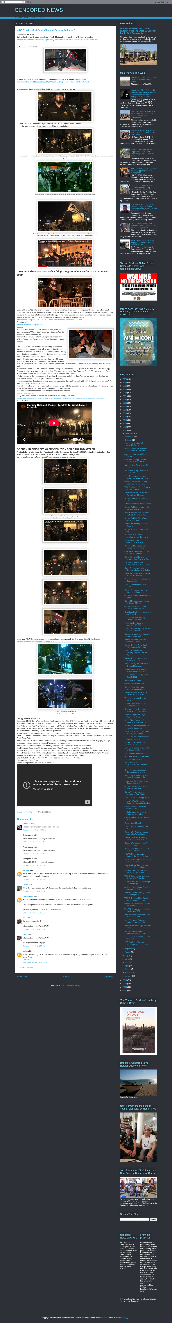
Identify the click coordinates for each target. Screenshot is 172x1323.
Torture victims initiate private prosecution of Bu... (135, 659)
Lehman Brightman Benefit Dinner (137, 504)
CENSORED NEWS (39, 10)
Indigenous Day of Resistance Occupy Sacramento (136, 782)
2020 (125, 400)
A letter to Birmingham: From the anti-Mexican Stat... (137, 888)
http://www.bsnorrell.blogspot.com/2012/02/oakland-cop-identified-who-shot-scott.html (53, 82)
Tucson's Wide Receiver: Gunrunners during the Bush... (137, 802)
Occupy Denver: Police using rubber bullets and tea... (135, 483)
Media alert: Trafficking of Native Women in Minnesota (137, 574)
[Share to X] (44, 812)
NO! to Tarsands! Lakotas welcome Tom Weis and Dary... (137, 558)
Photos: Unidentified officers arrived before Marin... (135, 444)
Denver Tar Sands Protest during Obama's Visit (137, 580)
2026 (125, 379)
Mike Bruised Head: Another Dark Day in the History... (137, 916)
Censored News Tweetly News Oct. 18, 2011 (136, 676)
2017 (125, 410)
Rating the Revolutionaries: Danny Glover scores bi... (137, 860)
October (128, 440)
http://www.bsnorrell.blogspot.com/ (30, 325)
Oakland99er (28, 896)
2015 (125, 417)
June (127, 959)
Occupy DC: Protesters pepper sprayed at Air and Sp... (136, 833)
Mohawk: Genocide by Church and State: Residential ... (136, 872)
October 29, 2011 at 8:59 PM (34, 946)
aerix (25, 951)
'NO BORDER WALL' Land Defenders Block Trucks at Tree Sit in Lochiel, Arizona (143, 226)
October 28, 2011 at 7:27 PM (34, 842)
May (127, 962)
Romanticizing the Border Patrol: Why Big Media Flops (137, 732)
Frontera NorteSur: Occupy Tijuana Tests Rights (134, 619)
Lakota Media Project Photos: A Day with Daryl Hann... (136, 494)
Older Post (108, 977)
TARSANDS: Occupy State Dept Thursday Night (137, 883)
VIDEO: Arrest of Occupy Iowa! (136, 797)
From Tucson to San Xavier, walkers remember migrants (136, 477)
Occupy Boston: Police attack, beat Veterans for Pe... (136, 787)
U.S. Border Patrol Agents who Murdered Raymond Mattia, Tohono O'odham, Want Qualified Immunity (144, 207)
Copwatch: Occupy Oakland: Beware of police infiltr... (135, 461)
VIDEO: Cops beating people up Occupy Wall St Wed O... (136, 877)
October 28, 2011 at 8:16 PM (34, 891)
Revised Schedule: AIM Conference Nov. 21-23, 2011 (136, 563)
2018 (125, 406)
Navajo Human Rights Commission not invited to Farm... (135, 764)
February (128, 973)
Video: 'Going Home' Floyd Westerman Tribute (134, 716)
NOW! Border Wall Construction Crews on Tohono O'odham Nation (143, 80)
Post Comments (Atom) (70, 985)
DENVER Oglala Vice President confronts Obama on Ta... (136, 514)
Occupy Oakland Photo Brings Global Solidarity (136, 519)
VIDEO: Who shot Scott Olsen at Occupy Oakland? (137, 488)
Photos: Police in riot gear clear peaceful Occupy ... (136, 727)
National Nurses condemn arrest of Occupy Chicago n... (136, 602)
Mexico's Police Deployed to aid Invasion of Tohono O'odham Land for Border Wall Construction (138, 30)
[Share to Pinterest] (49, 812)
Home (66, 977)
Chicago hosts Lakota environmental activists (134, 541)
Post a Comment (26, 968)
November (129, 437)
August (128, 952)
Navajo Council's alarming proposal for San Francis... (135, 793)
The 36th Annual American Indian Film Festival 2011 (137, 910)
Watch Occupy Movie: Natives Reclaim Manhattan (136, 665)
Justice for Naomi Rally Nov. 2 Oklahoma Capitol (136, 641)
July (127, 956)
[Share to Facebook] (46, 812)
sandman (27, 823)
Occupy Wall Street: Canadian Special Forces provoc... (136, 608)
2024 (125, 386)
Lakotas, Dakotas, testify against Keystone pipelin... (137, 894)
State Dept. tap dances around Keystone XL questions (136, 866)
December (129, 433)
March (127, 969)
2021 (125, 396)
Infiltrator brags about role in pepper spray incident (135, 813)
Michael (26, 870)
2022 (125, 393)
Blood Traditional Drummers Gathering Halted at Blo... (135, 921)
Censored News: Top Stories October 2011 (135, 807)
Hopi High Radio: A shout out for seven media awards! (136, 758)
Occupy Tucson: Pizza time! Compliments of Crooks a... (136, 646)
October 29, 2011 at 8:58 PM (34, 929)
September (129, 949)
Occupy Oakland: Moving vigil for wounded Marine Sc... (137, 508)
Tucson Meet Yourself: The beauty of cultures (135, 705)
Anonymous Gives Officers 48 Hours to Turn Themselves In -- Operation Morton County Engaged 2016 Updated (143, 93)
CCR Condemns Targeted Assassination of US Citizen (136, 943)
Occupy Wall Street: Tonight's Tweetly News (136, 844)
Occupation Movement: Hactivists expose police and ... (137, 635)
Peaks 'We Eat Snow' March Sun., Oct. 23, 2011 (135, 624)
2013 (125, 423)
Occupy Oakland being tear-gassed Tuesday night (135, 547)
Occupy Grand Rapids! (133, 823)
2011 (125, 430)
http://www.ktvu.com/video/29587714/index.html (35, 641)
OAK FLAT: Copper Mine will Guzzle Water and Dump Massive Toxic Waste (142, 187)
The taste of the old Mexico (135, 753)
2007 (125, 991)
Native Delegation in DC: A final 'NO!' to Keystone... (136, 850)
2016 (125, 413)
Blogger (126, 1318)
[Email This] (39, 812)
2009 (125, 984)
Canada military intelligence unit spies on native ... (136, 738)
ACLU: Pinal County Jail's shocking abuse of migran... (136, 721)
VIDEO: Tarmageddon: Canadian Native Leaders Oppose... (137, 899)
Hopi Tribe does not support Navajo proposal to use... (135, 771)
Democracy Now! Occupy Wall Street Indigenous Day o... (136, 777)
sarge (25, 918)
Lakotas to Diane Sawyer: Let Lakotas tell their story (135, 694)
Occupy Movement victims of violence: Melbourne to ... (135, 591)
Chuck (25, 885)
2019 (125, 403)
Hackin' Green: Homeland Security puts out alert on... (136, 688)
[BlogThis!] (41, 812)
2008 (125, 987)
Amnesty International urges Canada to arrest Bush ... (135, 743)
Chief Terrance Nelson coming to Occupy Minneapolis (137, 552)
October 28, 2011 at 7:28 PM (34, 865)
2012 (125, 427)
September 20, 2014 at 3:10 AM (35, 963)
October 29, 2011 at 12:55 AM (34, 913)
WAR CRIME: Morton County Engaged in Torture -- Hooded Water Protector (142, 242)
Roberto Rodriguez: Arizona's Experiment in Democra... (135, 450)
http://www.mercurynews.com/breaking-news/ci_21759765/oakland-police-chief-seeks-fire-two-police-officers (59, 40)
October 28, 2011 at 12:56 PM (34, 830)
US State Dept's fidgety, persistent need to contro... (135, 932)
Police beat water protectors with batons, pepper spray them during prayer (144, 171)
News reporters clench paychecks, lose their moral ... (137, 536)
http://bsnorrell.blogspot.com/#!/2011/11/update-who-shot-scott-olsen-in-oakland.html (49, 320)
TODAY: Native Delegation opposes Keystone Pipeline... (136, 855)
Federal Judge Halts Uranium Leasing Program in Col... (135, 670)
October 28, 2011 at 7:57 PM (34, 880)
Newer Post (22, 977)
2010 (125, 980)
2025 (125, 383)
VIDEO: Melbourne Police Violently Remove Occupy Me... (135, 653)
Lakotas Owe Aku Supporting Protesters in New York (135, 838)
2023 (125, 389)
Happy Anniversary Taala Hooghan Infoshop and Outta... (137, 569)
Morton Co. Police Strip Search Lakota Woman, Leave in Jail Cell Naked (143, 133)
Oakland (26, 959)
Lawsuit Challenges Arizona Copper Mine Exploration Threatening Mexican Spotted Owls (142, 153)
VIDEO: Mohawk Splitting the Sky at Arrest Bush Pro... (137, 630)
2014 (125, 420)
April (127, 966)
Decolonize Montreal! (132, 680)
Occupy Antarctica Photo (134, 684)
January (128, 976)
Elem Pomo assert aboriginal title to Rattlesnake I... (137, 749)
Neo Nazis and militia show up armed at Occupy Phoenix (136, 710)
